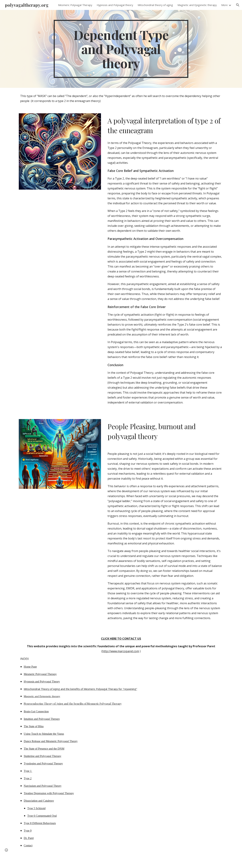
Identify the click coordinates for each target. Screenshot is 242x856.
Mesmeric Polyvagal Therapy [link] (75, 5)
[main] (121, 49)
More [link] (224, 5)
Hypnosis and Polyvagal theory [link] (115, 5)
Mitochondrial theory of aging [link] (155, 5)
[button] (237, 5)
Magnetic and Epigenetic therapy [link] (197, 5)
